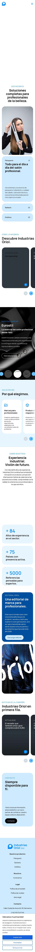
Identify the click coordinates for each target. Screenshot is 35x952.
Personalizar (18, 942)
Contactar (11, 821)
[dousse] (8, 374)
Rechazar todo (17, 948)
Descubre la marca (10, 356)
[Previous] (26, 293)
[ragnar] (27, 374)
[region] (17, 933)
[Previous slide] (26, 439)
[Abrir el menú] (32, 4)
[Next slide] (31, 439)
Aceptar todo (17, 937)
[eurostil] (17, 374)
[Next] (31, 293)
